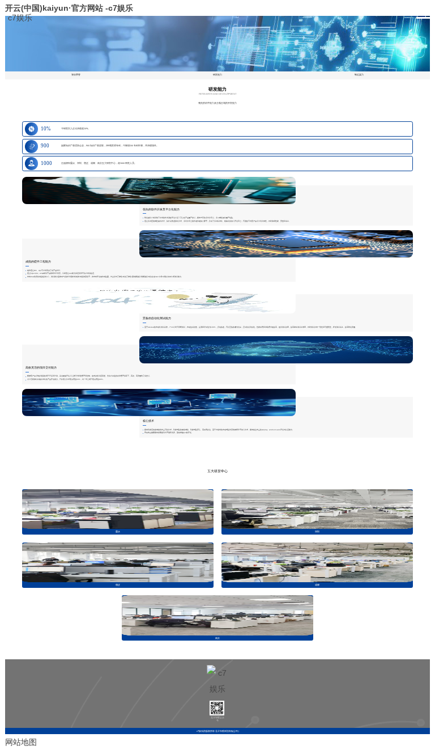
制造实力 (359, 75)
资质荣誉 (75, 75)
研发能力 (217, 75)
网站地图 (21, 742)
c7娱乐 (20, 16)
